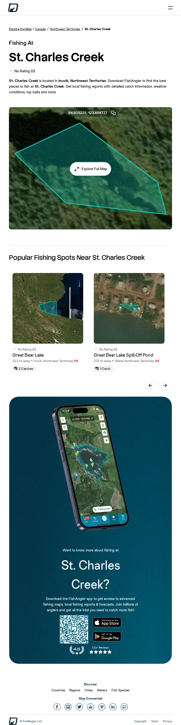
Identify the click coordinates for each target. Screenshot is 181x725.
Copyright (140, 721)
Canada (40, 29)
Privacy (167, 721)
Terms (154, 721)
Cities (89, 690)
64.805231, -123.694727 (87, 112)
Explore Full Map (94, 168)
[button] (90, 169)
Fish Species (120, 690)
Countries (58, 690)
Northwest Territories (65, 29)
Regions (74, 690)
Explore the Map (20, 29)
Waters (102, 690)
